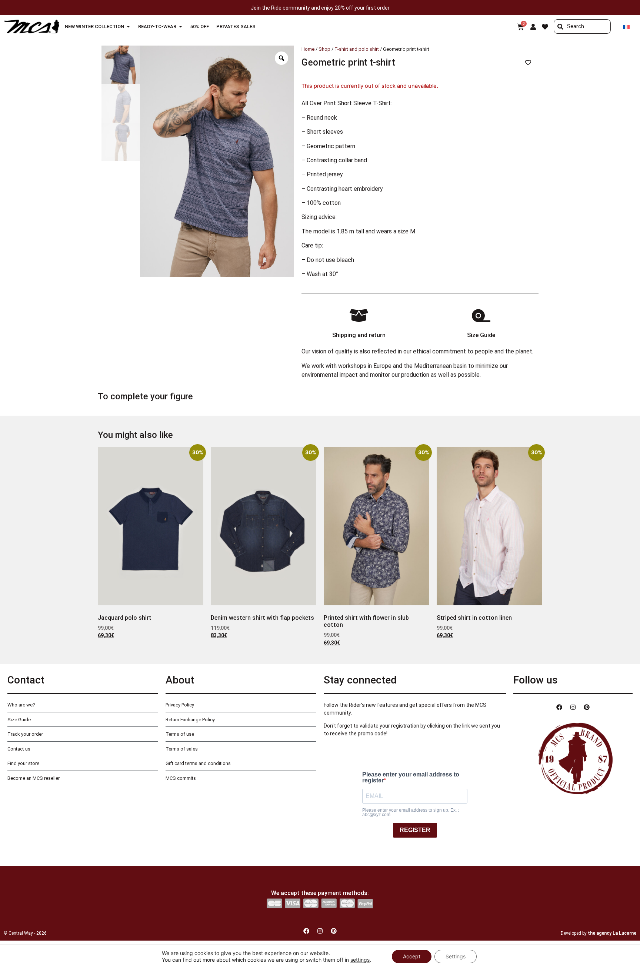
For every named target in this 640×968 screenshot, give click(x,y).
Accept (411, 956)
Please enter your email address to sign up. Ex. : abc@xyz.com (410, 812)
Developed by (598, 933)
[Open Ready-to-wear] (180, 26)
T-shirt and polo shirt (356, 49)
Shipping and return (359, 335)
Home (307, 49)
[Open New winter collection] (128, 26)
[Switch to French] (626, 26)
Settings (456, 956)
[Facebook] (559, 707)
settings (360, 960)
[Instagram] (573, 707)
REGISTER (415, 830)
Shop (324, 49)
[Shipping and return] (359, 315)
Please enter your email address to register (410, 778)
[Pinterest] (587, 707)
